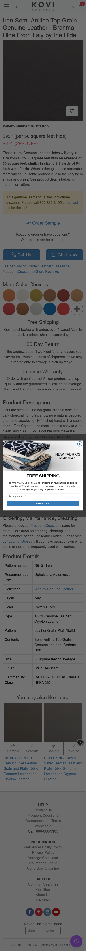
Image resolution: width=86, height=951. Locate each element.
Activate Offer (43, 503)
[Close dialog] (80, 444)
